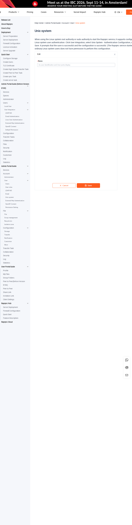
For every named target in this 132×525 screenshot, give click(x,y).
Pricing (30, 12)
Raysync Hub (99, 12)
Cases (43, 12)
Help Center (39, 23)
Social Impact (80, 12)
